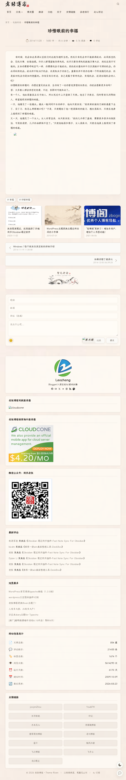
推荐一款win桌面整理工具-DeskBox (43, 546)
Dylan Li (13, 558)
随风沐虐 (90, 743)
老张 (11, 552)
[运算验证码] (93, 340)
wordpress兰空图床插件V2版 (24, 597)
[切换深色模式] (119, 765)
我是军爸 (13, 541)
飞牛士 (90, 752)
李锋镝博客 (90, 725)
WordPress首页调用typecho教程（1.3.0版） (32, 591)
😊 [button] (11, 340)
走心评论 (98, 12)
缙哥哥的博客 (35, 734)
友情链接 (70, 12)
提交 (112, 340)
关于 (59, 12)
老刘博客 (90, 734)
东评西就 (35, 716)
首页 (9, 12)
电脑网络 (17, 22)
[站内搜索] (118, 4)
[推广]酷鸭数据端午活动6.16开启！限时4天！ (32, 620)
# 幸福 (10, 199)
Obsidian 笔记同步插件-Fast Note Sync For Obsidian (56, 541)
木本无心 (35, 725)
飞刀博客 (35, 752)
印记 (90, 716)
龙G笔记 (36, 761)
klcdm (12, 546)
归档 (50, 12)
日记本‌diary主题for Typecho (23, 614)
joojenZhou (35, 707)
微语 (41, 12)
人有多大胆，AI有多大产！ (22, 609)
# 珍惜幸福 (24, 199)
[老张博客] (18, 4)
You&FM (90, 707)
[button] (88, 340)
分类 (18, 12)
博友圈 (30, 12)
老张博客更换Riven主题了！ (23, 603)
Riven (55, 772)
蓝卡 (35, 743)
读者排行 (84, 12)
